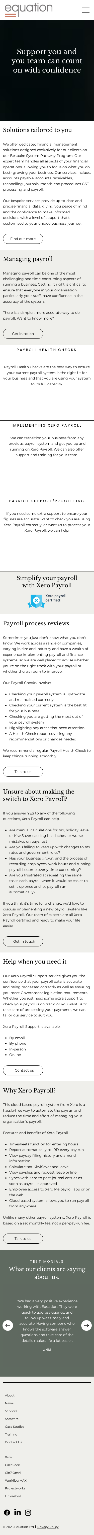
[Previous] (8, 1325)
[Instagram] (28, 1513)
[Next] (86, 1325)
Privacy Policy (48, 1527)
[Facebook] (7, 1513)
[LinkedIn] (18, 1513)
